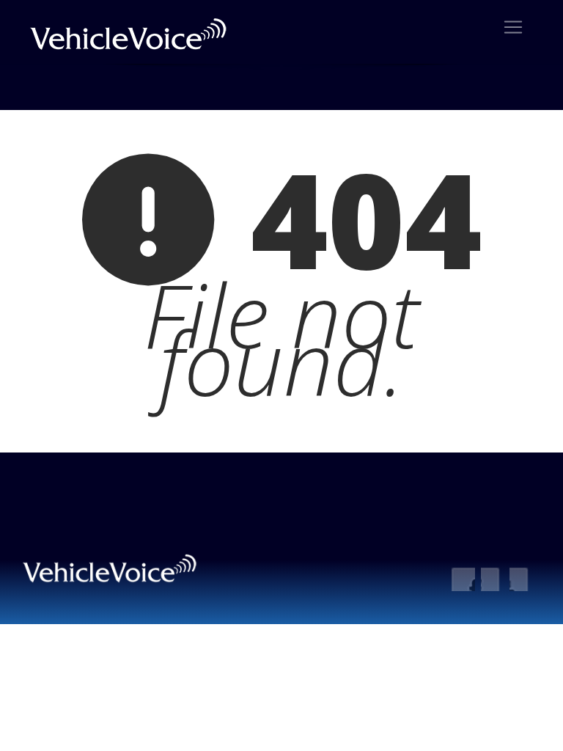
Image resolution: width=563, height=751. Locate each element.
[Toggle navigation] (513, 27)
